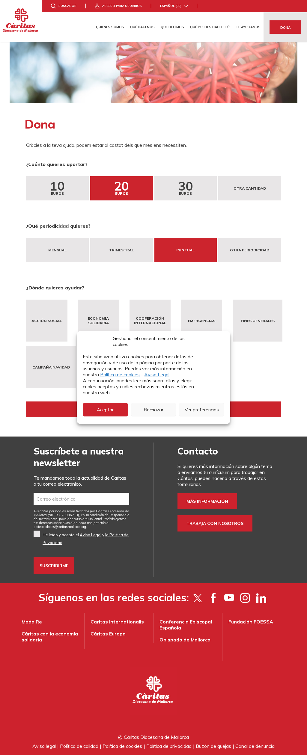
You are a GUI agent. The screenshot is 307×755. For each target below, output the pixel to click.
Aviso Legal (156, 375)
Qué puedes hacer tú (210, 27)
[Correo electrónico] (81, 499)
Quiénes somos (110, 27)
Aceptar (105, 410)
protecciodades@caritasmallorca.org (60, 527)
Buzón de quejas (213, 746)
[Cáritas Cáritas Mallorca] (21, 21)
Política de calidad (79, 746)
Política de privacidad (169, 746)
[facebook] (213, 597)
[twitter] (197, 597)
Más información (207, 501)
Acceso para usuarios (122, 6)
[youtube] (229, 597)
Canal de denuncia (255, 746)
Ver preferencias (202, 410)
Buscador (67, 6)
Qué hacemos (142, 27)
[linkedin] (261, 597)
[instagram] (245, 597)
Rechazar (153, 410)
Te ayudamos (248, 27)
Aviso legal (44, 746)
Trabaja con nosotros (214, 523)
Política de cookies (120, 375)
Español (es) (170, 6)
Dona (285, 27)
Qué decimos (172, 27)
